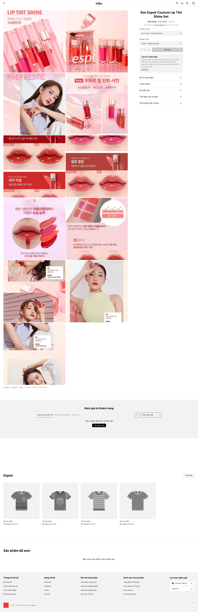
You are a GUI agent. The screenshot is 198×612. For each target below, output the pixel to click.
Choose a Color (144, 29)
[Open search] (137, 414)
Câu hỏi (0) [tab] (75, 415)
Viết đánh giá (99, 425)
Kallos (33, 605)
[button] (177, 3)
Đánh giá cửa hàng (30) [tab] (62, 415)
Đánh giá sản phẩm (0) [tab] (45, 415)
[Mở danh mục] (4, 3)
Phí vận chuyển (159, 25)
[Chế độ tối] (182, 3)
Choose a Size (144, 39)
